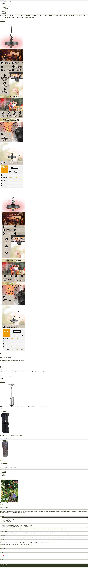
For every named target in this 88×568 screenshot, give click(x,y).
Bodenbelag (12, 511)
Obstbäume (61, 511)
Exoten (16, 511)
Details (1, 411)
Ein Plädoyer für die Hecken (6, 520)
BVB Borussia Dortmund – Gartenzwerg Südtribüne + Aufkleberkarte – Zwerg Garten (19, 525)
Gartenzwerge (4, 471)
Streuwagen (6, 8)
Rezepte (75, 511)
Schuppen (78, 511)
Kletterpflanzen (49, 511)
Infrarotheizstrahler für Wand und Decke (9, 24)
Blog (7, 511)
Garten (31, 511)
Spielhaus (3, 512)
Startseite (3, 3)
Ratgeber (73, 511)
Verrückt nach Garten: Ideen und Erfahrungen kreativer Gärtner (9, 502)
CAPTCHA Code (11, 376)
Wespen (17, 512)
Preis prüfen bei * (2, 21)
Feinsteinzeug (19, 511)
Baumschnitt (3, 511)
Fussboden (23, 511)
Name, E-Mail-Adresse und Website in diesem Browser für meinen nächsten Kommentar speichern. (15, 370)
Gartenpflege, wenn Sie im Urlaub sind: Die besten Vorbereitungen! (12, 519)
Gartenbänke (4, 473)
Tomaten (13, 512)
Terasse (5, 512)
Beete (6, 511)
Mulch (54, 511)
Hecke (42, 511)
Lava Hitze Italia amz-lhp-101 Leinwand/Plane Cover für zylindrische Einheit (11, 435)
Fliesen (21, 511)
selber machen (81, 511)
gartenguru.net (5, 564)
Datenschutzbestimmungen (42, 371)
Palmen (64, 511)
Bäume (15, 511)
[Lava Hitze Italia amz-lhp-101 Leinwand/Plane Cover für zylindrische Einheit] (5, 434)
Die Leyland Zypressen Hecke (6, 521)
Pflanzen (67, 511)
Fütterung (26, 511)
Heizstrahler (6, 5)
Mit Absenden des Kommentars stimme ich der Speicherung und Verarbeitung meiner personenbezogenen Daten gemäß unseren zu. (24, 371)
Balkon (1, 511)
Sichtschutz (85, 511)
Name (1, 367)
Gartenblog (4, 13)
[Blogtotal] (2, 557)
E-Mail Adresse (2, 368)
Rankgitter (70, 511)
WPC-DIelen (23, 512)
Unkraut (15, 512)
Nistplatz (59, 511)
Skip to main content (3, 0)
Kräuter (52, 511)
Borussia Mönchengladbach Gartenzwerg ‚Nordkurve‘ (14, 527)
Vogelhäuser (6, 12)
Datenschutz (2, 562)
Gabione (28, 511)
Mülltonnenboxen (6, 6)
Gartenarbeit (4, 7)
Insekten (47, 511)
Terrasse (7, 512)
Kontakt (1, 561)
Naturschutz (56, 511)
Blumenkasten (9, 511)
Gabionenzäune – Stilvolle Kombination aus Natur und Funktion (11, 518)
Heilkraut (45, 511)
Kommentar (2, 366)
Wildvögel (21, 512)
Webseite (1, 369)
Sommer (1, 512)
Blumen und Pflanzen (5, 10)
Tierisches (3, 11)
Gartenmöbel (4, 4)
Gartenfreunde (36, 511)
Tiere (8, 512)
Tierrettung (11, 512)
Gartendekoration (4, 9)
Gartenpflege (39, 511)
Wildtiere (19, 512)
